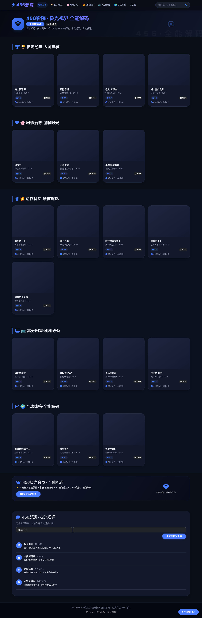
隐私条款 (100, 612)
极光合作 (111, 612)
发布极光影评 (175, 536)
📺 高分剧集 (104, 5)
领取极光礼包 (29, 494)
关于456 (90, 612)
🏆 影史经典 (56, 5)
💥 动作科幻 (88, 5)
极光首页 (42, 5)
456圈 (133, 5)
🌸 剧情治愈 (72, 5)
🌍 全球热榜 (120, 5)
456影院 (24, 4)
